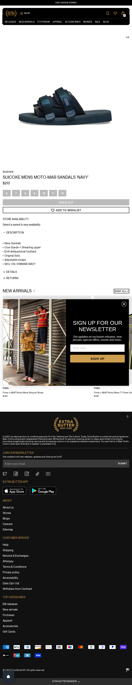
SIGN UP (97, 358)
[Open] (8, 676)
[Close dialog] (124, 304)
